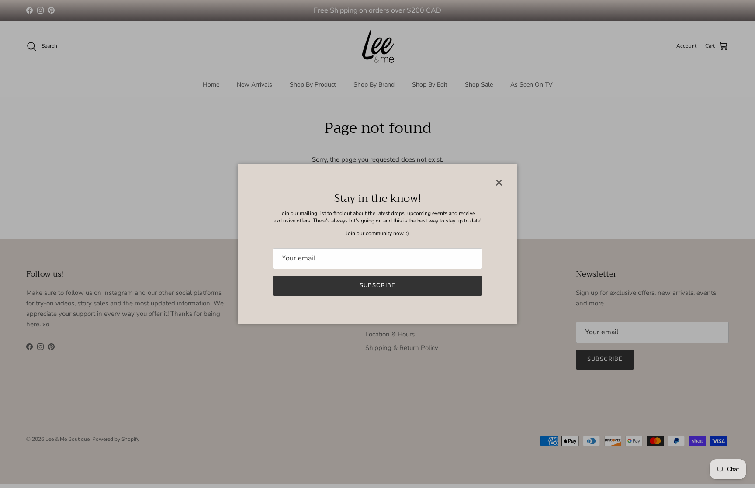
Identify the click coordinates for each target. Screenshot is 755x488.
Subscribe (377, 285)
